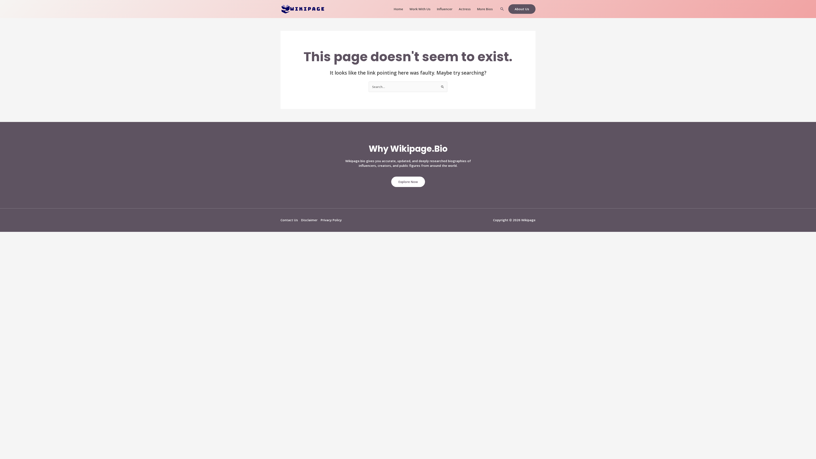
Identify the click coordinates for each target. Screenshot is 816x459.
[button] (502, 9)
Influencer (444, 9)
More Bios (485, 9)
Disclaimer (309, 220)
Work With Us (420, 9)
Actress (465, 9)
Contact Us (289, 220)
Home (398, 9)
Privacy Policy (331, 220)
